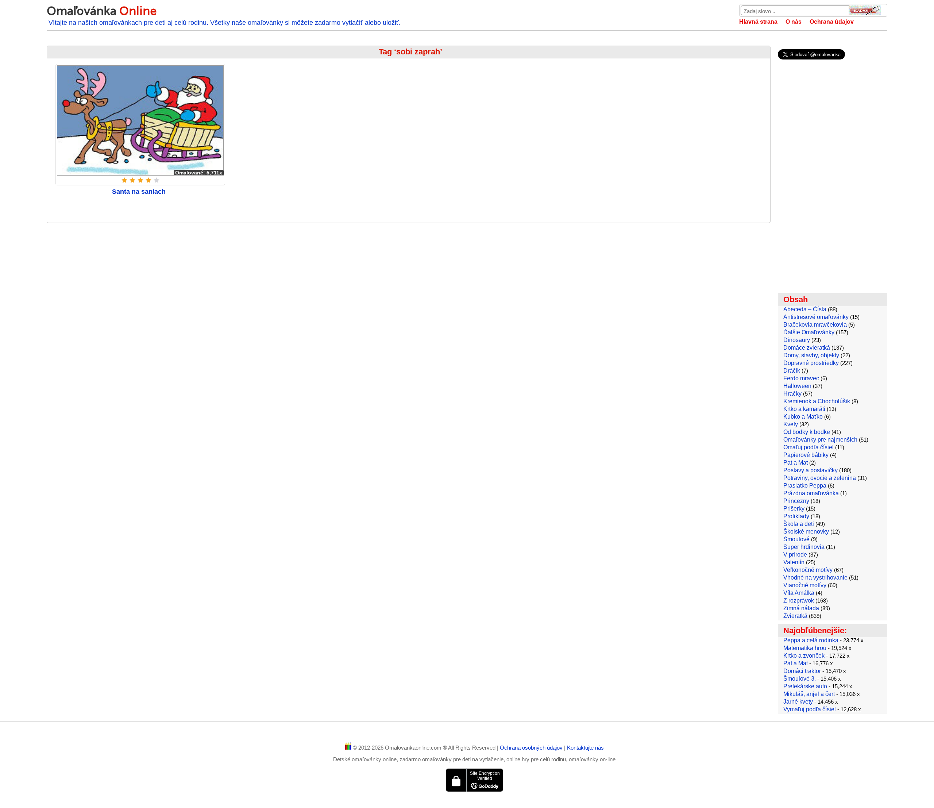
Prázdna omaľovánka (811, 493)
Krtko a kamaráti (804, 409)
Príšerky (793, 508)
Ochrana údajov (832, 22)
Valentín (793, 562)
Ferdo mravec (801, 378)
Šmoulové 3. (799, 679)
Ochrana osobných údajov (532, 747)
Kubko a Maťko (803, 416)
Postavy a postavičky (810, 470)
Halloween (797, 386)
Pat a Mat (795, 462)
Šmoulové (796, 539)
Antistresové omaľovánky (816, 317)
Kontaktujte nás (585, 747)
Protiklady (796, 516)
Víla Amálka (798, 593)
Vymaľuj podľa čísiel (809, 709)
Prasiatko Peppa (804, 485)
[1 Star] (124, 180)
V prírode (795, 554)
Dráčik (791, 371)
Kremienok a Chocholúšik (816, 401)
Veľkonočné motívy (808, 570)
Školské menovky (806, 531)
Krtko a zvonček (804, 656)
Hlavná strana (758, 22)
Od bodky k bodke (806, 432)
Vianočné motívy (804, 585)
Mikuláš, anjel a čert (809, 694)
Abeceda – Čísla (804, 309)
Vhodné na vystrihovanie (815, 577)
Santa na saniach (139, 191)
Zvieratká (795, 616)
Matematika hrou (804, 648)
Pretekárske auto (805, 686)
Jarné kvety (798, 702)
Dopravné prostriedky (811, 363)
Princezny (796, 501)
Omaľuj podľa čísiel (808, 447)
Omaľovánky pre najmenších (820, 439)
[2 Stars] (132, 180)
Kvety (790, 424)
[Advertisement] (409, 281)
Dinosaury (796, 340)
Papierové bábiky (806, 455)
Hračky (792, 393)
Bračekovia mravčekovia (815, 325)
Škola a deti (798, 524)
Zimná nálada (801, 608)
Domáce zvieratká (806, 348)
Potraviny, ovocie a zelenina (819, 478)
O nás (794, 22)
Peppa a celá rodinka (810, 640)
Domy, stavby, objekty (811, 355)
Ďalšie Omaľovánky (808, 332)
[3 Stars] (140, 180)
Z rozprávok (798, 600)
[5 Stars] (156, 180)
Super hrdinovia (804, 547)
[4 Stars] (148, 180)
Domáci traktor (802, 671)
